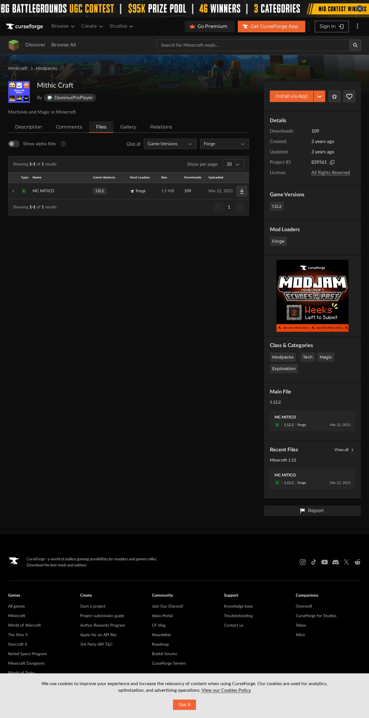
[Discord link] (335, 562)
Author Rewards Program (102, 625)
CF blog (158, 625)
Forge (278, 241)
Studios (118, 26)
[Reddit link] (357, 562)
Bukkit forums (164, 654)
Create (89, 26)
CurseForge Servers (169, 664)
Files (101, 127)
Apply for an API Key (98, 635)
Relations (161, 127)
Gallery (128, 127)
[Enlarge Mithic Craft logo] (19, 92)
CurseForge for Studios (316, 616)
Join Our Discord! (167, 606)
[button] (128, 191)
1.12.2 (276, 206)
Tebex (301, 625)
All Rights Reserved (330, 172)
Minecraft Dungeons (26, 664)
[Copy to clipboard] (332, 162)
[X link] (346, 562)
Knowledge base (238, 606)
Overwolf (304, 606)
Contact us (233, 625)
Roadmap (160, 644)
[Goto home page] (25, 26)
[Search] (355, 45)
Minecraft (18, 68)
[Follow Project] (349, 96)
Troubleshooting (238, 616)
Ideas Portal (162, 616)
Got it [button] (185, 704)
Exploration (284, 368)
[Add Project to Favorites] (334, 96)
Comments (69, 127)
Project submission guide (102, 616)
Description (28, 127)
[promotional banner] (184, 8)
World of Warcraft (24, 625)
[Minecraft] (14, 45)
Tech (308, 357)
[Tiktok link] (313, 562)
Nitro (300, 635)
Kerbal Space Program (27, 654)
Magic (326, 357)
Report (316, 510)
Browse (60, 26)
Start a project (93, 606)
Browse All (63, 45)
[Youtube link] (324, 562)
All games (16, 606)
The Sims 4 (18, 635)
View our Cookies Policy (226, 690)
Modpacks (46, 68)
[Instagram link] (302, 562)
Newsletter (161, 635)
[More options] (357, 26)
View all (341, 450)
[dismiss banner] (359, 8)
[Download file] (242, 191)
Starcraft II (17, 644)
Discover (35, 45)
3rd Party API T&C (96, 644)
